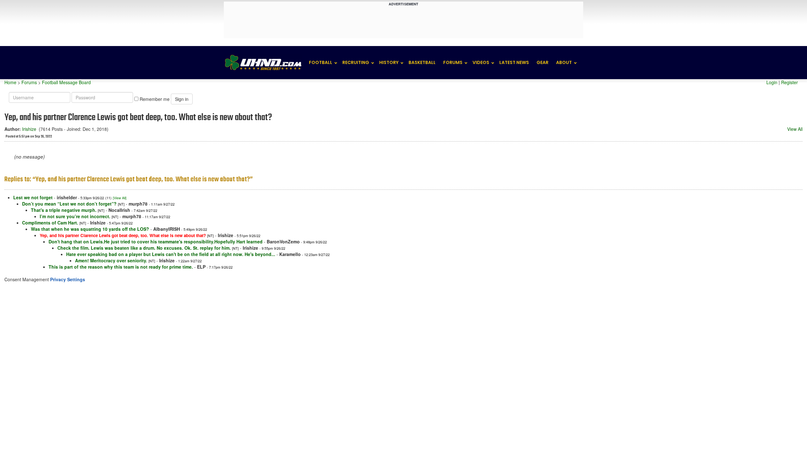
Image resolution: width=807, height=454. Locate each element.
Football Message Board (66, 82)
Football (320, 62)
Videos (481, 62)
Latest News (514, 62)
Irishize (29, 129)
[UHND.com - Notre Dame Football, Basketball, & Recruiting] (263, 63)
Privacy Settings (67, 279)
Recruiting (355, 62)
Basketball (422, 62)
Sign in (182, 99)
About (564, 62)
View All (795, 129)
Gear (543, 62)
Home (10, 82)
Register (789, 82)
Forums (452, 62)
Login (771, 82)
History (388, 62)
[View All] (119, 197)
